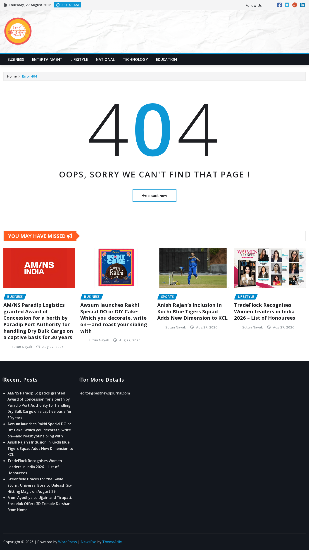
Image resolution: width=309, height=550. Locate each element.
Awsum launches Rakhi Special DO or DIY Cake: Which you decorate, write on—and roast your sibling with (113, 317)
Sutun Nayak (22, 346)
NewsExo (88, 541)
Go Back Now (156, 195)
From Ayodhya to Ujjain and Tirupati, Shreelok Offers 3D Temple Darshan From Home (39, 503)
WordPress (67, 541)
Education (166, 59)
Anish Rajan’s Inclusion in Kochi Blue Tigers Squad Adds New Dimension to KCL (192, 311)
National (105, 59)
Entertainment (47, 59)
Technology (135, 59)
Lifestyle (79, 59)
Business (15, 59)
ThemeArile (112, 541)
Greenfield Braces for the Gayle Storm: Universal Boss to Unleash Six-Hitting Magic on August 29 (40, 485)
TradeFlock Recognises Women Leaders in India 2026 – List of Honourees (264, 311)
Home (12, 76)
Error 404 (29, 76)
